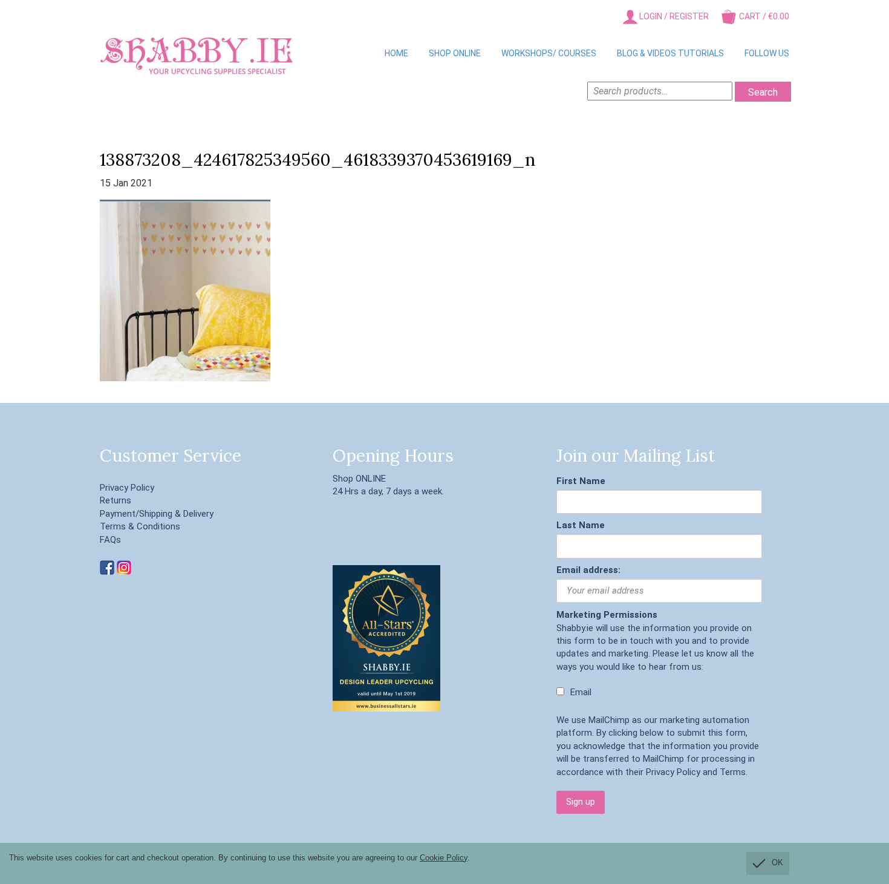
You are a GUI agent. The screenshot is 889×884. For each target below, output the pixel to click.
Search (763, 92)
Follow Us (766, 53)
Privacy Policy (127, 487)
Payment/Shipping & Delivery (156, 513)
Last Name (580, 525)
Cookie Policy (443, 857)
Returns (115, 500)
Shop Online (455, 53)
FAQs (110, 539)
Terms (733, 772)
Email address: (588, 570)
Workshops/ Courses (548, 53)
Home (396, 53)
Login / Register (673, 16)
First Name (580, 481)
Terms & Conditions (140, 526)
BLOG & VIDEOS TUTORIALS (670, 53)
